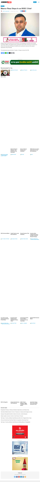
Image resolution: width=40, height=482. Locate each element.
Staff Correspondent (6, 11)
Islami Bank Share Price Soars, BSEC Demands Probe (34, 403)
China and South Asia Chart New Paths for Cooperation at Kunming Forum (14, 420)
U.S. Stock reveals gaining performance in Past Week (5, 318)
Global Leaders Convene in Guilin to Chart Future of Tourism (12, 416)
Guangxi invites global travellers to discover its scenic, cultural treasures (14, 413)
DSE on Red (3, 76)
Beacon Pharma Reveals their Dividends (23, 150)
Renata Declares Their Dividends (24, 234)
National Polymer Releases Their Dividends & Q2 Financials (14, 150)
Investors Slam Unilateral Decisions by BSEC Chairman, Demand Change (34, 235)
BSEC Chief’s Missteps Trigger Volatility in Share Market (23, 403)
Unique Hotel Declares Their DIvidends (15, 402)
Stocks (2, 6)
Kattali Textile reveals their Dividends (15, 234)
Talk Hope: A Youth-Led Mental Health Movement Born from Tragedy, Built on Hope (16, 418)
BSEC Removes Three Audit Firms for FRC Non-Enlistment (34, 150)
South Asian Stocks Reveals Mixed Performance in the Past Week (24, 319)
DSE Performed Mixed (5, 233)
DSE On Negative (4, 402)
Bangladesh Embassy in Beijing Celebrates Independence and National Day (15, 409)
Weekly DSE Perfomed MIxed (34, 318)
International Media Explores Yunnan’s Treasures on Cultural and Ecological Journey (16, 411)
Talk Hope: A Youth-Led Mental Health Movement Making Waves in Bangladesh (15, 422)
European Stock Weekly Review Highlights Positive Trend (14, 319)
